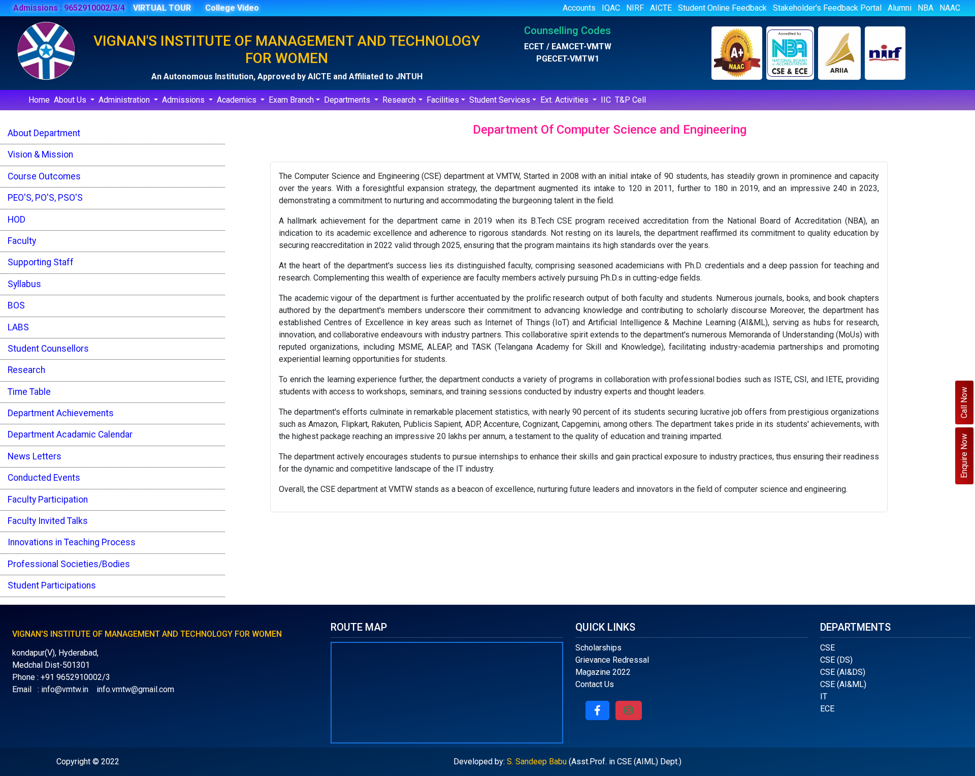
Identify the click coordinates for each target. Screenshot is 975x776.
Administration (125, 100)
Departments (348, 100)
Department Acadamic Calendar (70, 434)
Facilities (443, 100)
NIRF (635, 8)
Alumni (900, 8)
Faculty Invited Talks (48, 521)
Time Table (29, 392)
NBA (925, 8)
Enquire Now (964, 455)
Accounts (579, 8)
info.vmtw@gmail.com (135, 689)
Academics (237, 100)
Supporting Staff (41, 262)
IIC (606, 100)
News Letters (34, 456)
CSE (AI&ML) (843, 684)
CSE (827, 648)
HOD (16, 219)
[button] (597, 710)
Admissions (184, 100)
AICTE (661, 8)
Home (39, 100)
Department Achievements (61, 413)
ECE (827, 708)
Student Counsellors (48, 349)
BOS (16, 305)
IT (823, 696)
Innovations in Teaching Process (72, 542)
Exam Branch (291, 100)
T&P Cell (630, 100)
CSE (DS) (836, 660)
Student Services (499, 100)
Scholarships (598, 648)
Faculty (22, 241)
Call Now (964, 402)
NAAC (949, 8)
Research (399, 100)
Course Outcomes (44, 176)
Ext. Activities (565, 100)
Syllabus (24, 284)
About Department (44, 133)
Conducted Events (44, 478)
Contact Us (594, 684)
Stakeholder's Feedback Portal (827, 8)
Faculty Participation (48, 499)
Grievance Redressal (612, 660)
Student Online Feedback (722, 8)
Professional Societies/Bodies (69, 564)
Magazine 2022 (603, 672)
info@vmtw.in (64, 689)
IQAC (611, 8)
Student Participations (52, 585)
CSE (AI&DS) (842, 672)
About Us (71, 100)
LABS (18, 327)
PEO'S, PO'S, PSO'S (45, 198)
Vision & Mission (40, 154)
